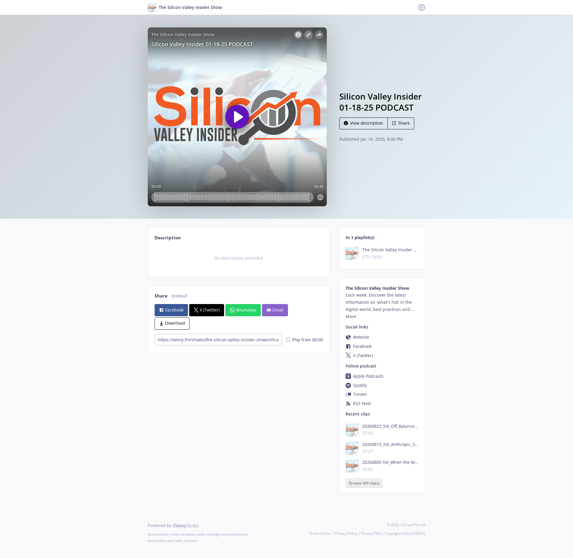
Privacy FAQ (371, 533)
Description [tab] (168, 238)
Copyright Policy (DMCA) (405, 533)
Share (404, 123)
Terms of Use (320, 533)
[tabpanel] (239, 258)
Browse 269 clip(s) (364, 483)
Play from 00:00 (307, 339)
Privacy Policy (346, 533)
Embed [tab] (179, 296)
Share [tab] (161, 296)
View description (366, 123)
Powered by (160, 525)
